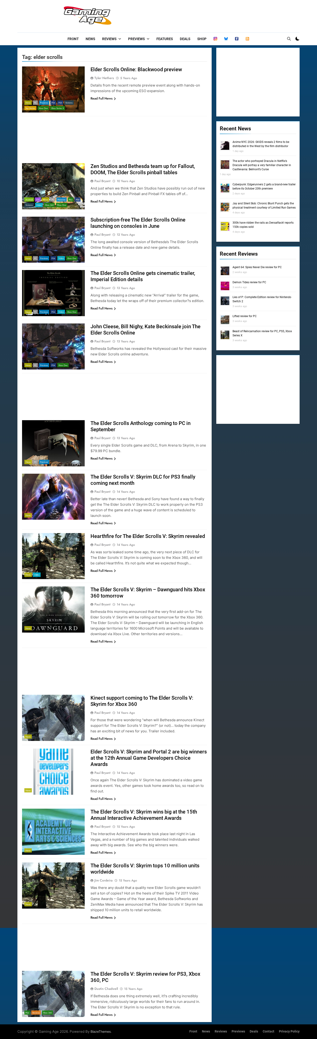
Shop (202, 39)
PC (35, 102)
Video (39, 204)
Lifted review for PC (245, 316)
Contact (268, 1031)
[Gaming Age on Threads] (215, 39)
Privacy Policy (289, 1031)
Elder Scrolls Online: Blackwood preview (136, 69)
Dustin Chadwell (106, 988)
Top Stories (30, 108)
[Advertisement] (215, 15)
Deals (185, 39)
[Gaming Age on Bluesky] (226, 39)
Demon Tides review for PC (249, 282)
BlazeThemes (101, 1031)
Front (73, 39)
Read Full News (102, 98)
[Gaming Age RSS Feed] (247, 39)
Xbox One (43, 108)
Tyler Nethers (104, 78)
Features (164, 39)
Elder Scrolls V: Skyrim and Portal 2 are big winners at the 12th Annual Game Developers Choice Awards (149, 758)
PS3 (70, 199)
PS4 (53, 102)
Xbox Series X (57, 108)
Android (29, 199)
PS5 (60, 102)
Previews (136, 39)
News (90, 39)
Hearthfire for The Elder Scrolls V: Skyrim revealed (148, 536)
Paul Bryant (102, 181)
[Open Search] (289, 39)
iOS (37, 199)
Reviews (109, 39)
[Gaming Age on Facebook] (236, 39)
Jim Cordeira (103, 880)
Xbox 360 (49, 204)
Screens (69, 102)
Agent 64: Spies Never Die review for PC (257, 267)
